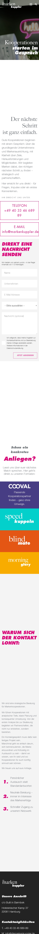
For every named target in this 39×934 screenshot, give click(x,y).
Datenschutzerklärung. (15, 348)
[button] (31, 4)
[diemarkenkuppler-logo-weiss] (12, 5)
